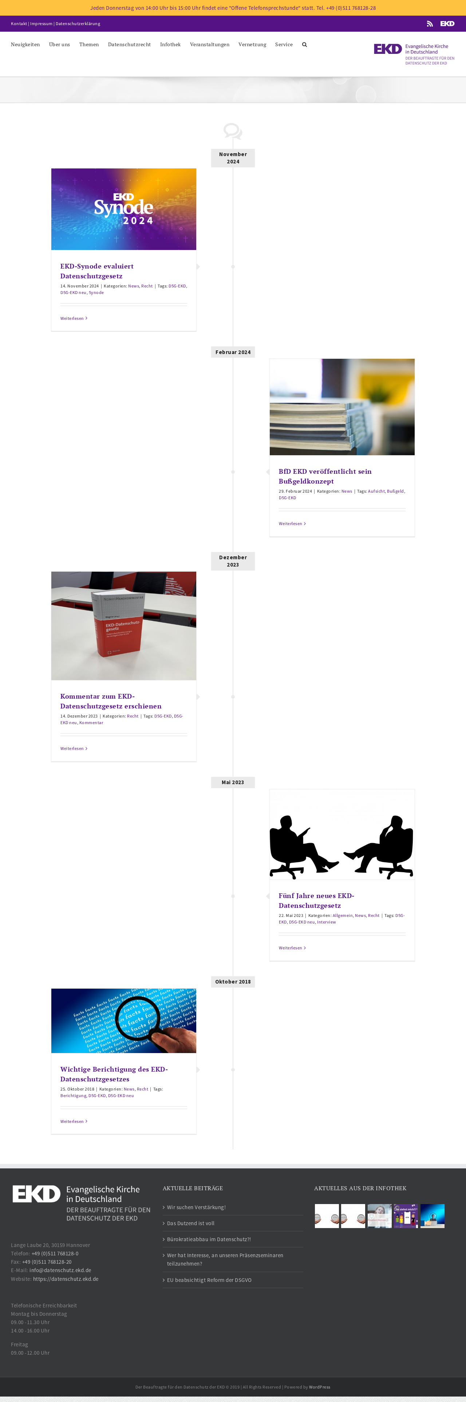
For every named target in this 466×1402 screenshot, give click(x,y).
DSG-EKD (177, 286)
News (133, 286)
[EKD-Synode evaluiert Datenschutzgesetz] (123, 209)
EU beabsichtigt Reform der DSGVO (209, 1279)
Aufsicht (376, 491)
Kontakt (19, 23)
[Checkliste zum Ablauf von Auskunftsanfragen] (432, 1216)
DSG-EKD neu (73, 292)
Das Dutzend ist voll (191, 1223)
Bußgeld (395, 491)
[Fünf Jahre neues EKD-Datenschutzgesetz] (342, 834)
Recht (147, 286)
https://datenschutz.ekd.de (66, 1278)
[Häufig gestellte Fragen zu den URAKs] (326, 1216)
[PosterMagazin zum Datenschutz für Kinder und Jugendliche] (406, 1216)
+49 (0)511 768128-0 (55, 1253)
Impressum (41, 23)
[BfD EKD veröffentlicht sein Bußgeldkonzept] (342, 407)
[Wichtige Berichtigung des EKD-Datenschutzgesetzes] (123, 1021)
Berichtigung (73, 1095)
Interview (326, 922)
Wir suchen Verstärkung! (196, 1207)
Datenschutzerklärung (78, 23)
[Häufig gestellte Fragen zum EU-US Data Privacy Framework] (353, 1216)
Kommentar (91, 722)
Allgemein (343, 915)
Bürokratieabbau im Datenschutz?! (209, 1239)
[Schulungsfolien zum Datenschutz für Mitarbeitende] (379, 1216)
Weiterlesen (72, 318)
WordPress (320, 1387)
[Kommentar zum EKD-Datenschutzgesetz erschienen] (123, 626)
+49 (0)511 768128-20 (47, 1261)
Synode (96, 292)
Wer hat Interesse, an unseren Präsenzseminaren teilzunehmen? (225, 1259)
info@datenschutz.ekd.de (60, 1270)
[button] (304, 44)
